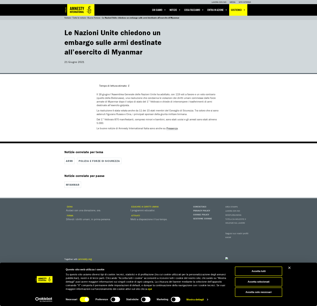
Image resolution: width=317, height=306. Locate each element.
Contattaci (199, 206)
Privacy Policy (201, 210)
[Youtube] (242, 242)
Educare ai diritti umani (145, 206)
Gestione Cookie (202, 218)
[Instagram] (248, 242)
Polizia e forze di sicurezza (99, 161)
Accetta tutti (259, 271)
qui (150, 289)
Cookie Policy (201, 214)
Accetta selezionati (258, 281)
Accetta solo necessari (259, 292)
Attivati (135, 215)
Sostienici (236, 10)
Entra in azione (215, 10)
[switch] (115, 299)
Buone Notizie (94, 17)
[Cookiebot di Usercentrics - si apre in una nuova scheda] (43, 299)
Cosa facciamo (192, 10)
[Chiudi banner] (289, 268)
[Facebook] (228, 242)
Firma (69, 215)
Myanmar (73, 184)
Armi (69, 161)
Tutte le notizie (79, 17)
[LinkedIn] (228, 247)
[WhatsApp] (235, 247)
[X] (235, 242)
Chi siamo (157, 10)
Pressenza (172, 128)
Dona (69, 206)
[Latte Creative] (233, 258)
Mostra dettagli (195, 299)
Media (232, 2)
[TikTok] (242, 247)
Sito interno (245, 2)
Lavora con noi (219, 2)
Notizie (173, 10)
